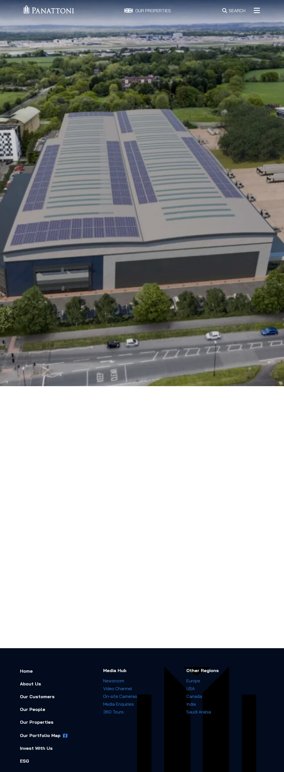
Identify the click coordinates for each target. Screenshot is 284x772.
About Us (30, 683)
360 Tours (113, 712)
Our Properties (37, 722)
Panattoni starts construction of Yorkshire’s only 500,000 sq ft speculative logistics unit (237, 581)
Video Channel (117, 688)
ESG (24, 761)
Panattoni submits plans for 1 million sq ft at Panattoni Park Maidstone (237, 481)
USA (190, 688)
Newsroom (113, 680)
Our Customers (37, 696)
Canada (194, 696)
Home (26, 671)
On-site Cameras (120, 696)
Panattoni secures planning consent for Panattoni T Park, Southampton (231, 512)
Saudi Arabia (198, 712)
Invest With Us (36, 748)
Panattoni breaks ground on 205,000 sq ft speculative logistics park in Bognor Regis (236, 545)
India (191, 704)
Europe (193, 680)
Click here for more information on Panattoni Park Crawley (87, 635)
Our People (32, 709)
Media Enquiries (118, 704)
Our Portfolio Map (40, 735)
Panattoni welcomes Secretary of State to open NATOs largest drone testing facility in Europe (237, 617)
